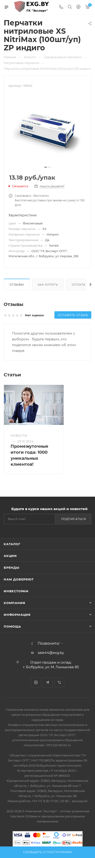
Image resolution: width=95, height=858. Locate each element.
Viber (59, 682)
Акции (10, 556)
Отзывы (16, 284)
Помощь (12, 626)
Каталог (12, 544)
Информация (17, 614)
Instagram (36, 682)
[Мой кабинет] (78, 7)
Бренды (11, 567)
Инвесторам (16, 591)
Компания (14, 603)
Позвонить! (48, 643)
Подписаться (73, 519)
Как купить (48, 284)
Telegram (48, 682)
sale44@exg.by (51, 652)
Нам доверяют (19, 579)
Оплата (78, 284)
